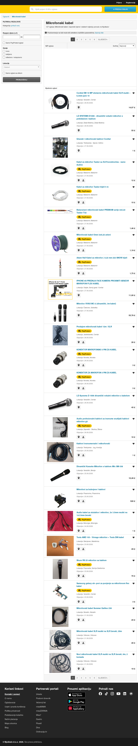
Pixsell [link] (39, 723)
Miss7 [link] (38, 715)
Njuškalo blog (131, 693)
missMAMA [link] (41, 706)
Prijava (119, 2)
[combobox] (66, 9)
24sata (39, 694)
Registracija (130, 2)
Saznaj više (99, 32)
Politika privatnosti (12, 710)
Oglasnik (6, 16)
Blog (6, 727)
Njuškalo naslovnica (14, 9)
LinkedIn (125, 693)
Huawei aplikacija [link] (76, 708)
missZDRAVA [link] (41, 710)
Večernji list (41, 702)
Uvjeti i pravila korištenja (15, 706)
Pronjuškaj (21, 79)
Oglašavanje (10, 702)
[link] (79, 107)
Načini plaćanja (11, 719)
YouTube (118, 693)
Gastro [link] (39, 719)
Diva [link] (38, 727)
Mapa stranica (11, 723)
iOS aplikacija (76, 694)
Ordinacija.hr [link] (41, 731)
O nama (8, 698)
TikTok (106, 693)
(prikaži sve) (15, 25)
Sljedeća (103, 39)
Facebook (100, 693)
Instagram (112, 693)
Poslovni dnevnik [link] (43, 698)
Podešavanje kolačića (14, 715)
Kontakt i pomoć (12, 694)
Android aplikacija (76, 701)
